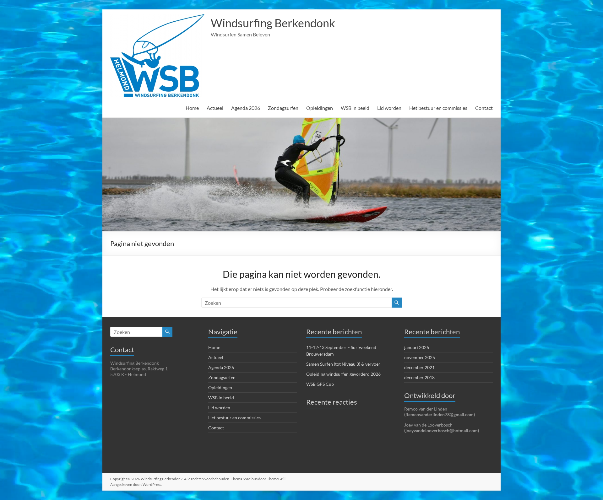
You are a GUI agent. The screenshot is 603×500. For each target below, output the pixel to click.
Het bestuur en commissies (438, 108)
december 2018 (419, 377)
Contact (484, 108)
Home (192, 108)
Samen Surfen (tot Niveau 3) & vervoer (343, 364)
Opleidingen (319, 108)
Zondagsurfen (283, 108)
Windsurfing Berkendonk (273, 23)
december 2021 (419, 367)
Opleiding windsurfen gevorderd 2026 (343, 374)
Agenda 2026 (245, 108)
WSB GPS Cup (320, 384)
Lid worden (389, 108)
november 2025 (419, 357)
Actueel (215, 108)
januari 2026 (416, 347)
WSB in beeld (355, 108)
